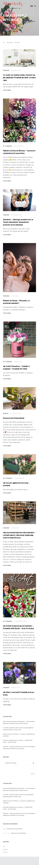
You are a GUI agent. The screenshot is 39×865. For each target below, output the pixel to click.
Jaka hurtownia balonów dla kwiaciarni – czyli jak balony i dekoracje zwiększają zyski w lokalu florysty (19, 535)
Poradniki (9, 42)
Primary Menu (32, 6)
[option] (19, 18)
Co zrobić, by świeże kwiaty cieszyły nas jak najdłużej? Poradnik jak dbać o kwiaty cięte (19, 77)
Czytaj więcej (7, 90)
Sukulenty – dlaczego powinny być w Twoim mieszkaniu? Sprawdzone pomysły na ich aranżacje (18, 222)
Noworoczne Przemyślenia (13, 418)
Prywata (17, 42)
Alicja (4, 829)
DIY (4, 42)
